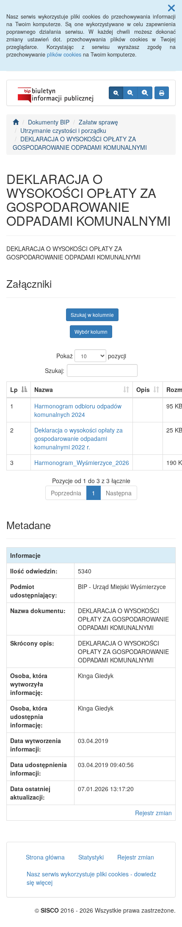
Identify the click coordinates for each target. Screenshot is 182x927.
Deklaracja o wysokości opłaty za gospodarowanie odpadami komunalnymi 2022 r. (78, 438)
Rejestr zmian (153, 812)
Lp (14, 389)
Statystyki (91, 857)
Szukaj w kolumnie (92, 314)
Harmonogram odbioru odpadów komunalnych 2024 (77, 410)
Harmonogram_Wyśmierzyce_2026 (81, 462)
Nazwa (43, 389)
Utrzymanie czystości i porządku (63, 130)
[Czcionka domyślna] (116, 92)
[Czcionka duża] (144, 92)
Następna (119, 493)
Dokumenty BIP (48, 122)
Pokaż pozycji (91, 355)
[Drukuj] (161, 92)
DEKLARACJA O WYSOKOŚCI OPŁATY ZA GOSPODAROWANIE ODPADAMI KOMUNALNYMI (80, 143)
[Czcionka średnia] (130, 92)
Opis (143, 389)
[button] (171, 7)
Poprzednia (66, 493)
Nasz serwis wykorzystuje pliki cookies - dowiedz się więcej (91, 878)
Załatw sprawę (98, 122)
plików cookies (64, 54)
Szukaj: (54, 370)
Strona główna (45, 857)
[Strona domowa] (16, 122)
